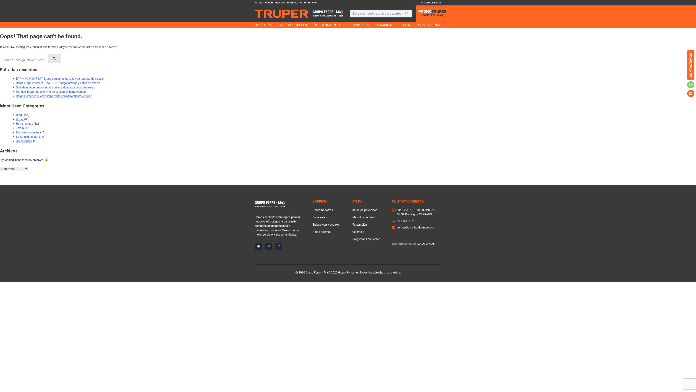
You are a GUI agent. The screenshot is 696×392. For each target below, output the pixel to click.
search (407, 13)
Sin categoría (24, 141)
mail (691, 93)
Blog (19, 115)
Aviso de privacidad (364, 210)
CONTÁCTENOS (429, 25)
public (258, 246)
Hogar (20, 119)
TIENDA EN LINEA (332, 25)
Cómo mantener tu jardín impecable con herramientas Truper (54, 96)
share (268, 246)
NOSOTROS (263, 25)
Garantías (358, 232)
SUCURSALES (386, 25)
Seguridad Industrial (28, 136)
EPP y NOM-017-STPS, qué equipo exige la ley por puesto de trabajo (60, 78)
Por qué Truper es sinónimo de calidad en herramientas (51, 91)
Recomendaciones (28, 132)
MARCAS (361, 25)
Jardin (20, 128)
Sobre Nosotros (323, 210)
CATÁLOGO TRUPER (293, 25)
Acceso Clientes (431, 2)
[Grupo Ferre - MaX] (281, 13)
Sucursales (320, 217)
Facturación (359, 224)
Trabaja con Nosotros (326, 224)
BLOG (407, 25)
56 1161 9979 (406, 221)
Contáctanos (691, 65)
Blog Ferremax (322, 232)
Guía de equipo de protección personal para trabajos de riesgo (55, 87)
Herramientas (24, 123)
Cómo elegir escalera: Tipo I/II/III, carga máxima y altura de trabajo (58, 83)
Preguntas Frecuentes (366, 239)
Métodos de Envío (364, 217)
